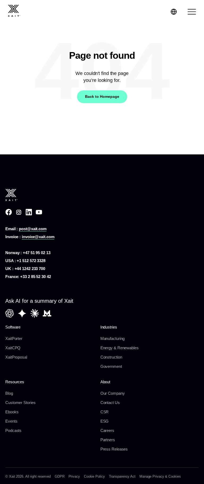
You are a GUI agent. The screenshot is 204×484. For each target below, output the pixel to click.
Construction (111, 357)
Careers (107, 430)
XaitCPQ (12, 348)
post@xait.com (32, 228)
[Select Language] (174, 12)
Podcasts (13, 430)
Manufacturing (112, 338)
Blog (9, 393)
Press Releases (114, 449)
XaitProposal (16, 357)
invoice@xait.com (38, 236)
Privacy (74, 476)
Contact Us (110, 402)
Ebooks (11, 412)
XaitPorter (13, 338)
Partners (107, 439)
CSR (104, 412)
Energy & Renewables (119, 348)
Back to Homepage (102, 96)
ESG (104, 421)
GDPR (60, 476)
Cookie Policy (94, 476)
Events (11, 421)
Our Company (112, 393)
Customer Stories (20, 402)
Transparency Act (122, 476)
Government (111, 366)
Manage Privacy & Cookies (160, 476)
